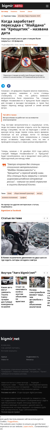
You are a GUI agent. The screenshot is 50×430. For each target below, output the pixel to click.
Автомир (4, 11)
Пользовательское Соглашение (16, 387)
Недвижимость (32, 357)
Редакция (35, 382)
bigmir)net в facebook (11, 210)
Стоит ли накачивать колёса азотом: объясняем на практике (21, 294)
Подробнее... (13, 421)
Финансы (29, 359)
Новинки (14, 11)
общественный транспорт (24, 193)
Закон (30, 11)
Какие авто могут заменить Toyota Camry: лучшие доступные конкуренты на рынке (7, 297)
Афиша (4, 357)
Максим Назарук (31, 45)
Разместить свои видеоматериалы (33, 385)
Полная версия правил (10, 412)
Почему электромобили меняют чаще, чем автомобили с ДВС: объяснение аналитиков (37, 298)
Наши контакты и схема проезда (14, 382)
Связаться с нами (8, 385)
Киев (9, 193)
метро (39, 193)
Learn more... (28, 426)
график (23, 197)
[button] (44, 218)
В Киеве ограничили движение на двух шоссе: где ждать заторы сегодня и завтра (24, 258)
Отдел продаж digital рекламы (29, 392)
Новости (4, 359)
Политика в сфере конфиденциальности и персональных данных (24, 388)
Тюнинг (22, 11)
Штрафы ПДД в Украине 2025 (29, 16)
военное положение (9, 197)
